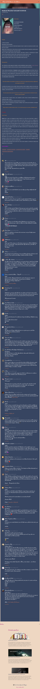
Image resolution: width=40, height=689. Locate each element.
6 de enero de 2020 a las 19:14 (18, 186)
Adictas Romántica (9, 457)
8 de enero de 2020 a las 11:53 (12, 218)
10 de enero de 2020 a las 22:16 (13, 371)
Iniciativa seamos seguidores (12, 640)
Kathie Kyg (7, 531)
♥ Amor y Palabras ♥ (9, 413)
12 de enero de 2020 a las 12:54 (17, 457)
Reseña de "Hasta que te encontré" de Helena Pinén (16, 674)
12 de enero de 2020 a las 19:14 (12, 474)
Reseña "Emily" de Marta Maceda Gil (14, 657)
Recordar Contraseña (7, 151)
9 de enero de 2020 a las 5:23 (19, 259)
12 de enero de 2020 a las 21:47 (16, 487)
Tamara (6, 218)
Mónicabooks (7, 418)
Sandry (6, 313)
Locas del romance (9, 174)
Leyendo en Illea (8, 544)
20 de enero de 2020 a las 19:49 (18, 578)
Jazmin (6, 474)
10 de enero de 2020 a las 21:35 (16, 360)
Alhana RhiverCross (9, 392)
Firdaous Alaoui (8, 487)
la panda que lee (8, 288)
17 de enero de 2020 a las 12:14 (14, 567)
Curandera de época (9, 466)
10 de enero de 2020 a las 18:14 (17, 337)
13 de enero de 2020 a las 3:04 (15, 506)
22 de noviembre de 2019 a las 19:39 (17, 174)
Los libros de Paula (9, 578)
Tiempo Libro (15, 397)
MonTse (6, 401)
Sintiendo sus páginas (9, 443)
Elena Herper (7, 230)
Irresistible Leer (8, 360)
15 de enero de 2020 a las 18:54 (16, 544)
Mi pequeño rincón (9, 379)
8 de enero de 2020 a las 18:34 (14, 230)
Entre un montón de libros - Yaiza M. (13, 274)
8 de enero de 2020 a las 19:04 (14, 239)
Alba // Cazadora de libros (10, 518)
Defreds (4, 149)
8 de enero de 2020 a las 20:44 (12, 251)
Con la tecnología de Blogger (20, 685)
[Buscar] (21, 2)
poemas (28, 149)
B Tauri (6, 251)
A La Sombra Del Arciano (13, 602)
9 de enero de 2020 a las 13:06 (26, 274)
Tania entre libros (8, 337)
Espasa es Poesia (11, 149)
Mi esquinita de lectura (10, 327)
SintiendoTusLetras (9, 197)
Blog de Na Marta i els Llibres (11, 2)
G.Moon (6, 371)
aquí (21, 30)
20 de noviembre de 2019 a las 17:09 (11, 160)
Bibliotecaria (7, 239)
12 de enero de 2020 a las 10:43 (19, 443)
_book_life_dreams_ (10, 259)
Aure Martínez (8, 506)
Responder (7, 171)
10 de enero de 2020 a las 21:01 (28, 349)
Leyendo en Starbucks (13, 502)
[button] (2, 14)
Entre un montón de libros (10, 283)
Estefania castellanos (9, 186)
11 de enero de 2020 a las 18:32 (12, 401)
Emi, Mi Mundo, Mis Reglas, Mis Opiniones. (14, 349)
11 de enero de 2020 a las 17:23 (18, 392)
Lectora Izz (7, 567)
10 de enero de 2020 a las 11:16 (12, 313)
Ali (5, 160)
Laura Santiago (8, 204)
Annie (6, 427)
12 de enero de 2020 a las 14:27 (17, 466)
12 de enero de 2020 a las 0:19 (12, 427)
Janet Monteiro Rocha (9, 302)
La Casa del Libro (20, 149)
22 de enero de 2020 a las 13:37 (18, 590)
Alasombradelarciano (9, 590)
